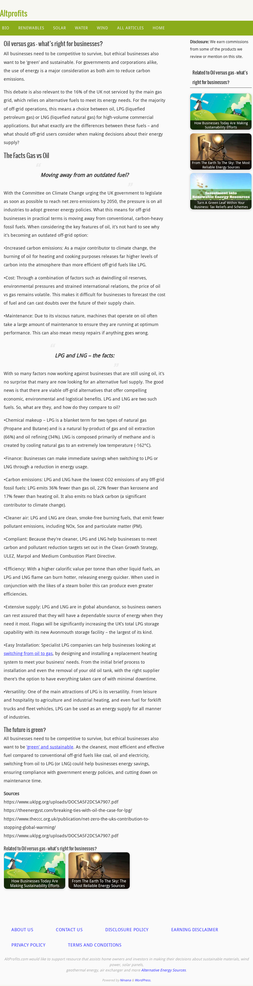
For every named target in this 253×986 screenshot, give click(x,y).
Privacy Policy (28, 945)
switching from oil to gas (28, 653)
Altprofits (13, 14)
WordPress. (143, 980)
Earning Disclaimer (194, 929)
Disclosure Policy (126, 929)
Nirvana (125, 980)
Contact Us (69, 929)
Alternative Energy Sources (163, 970)
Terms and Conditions (94, 945)
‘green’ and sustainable (49, 747)
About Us (22, 929)
